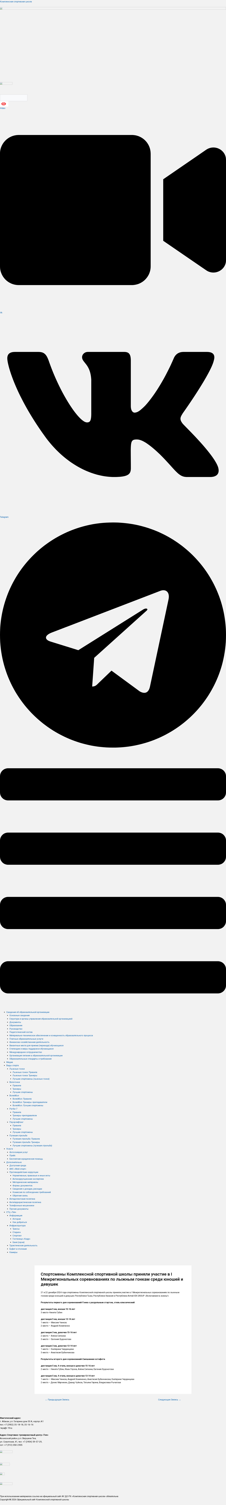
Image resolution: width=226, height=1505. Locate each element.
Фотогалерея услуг (18, 1152)
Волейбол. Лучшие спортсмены (28, 1105)
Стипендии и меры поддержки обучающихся (31, 1049)
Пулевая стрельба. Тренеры (26, 1142)
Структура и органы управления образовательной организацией (40, 1019)
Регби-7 (13, 1109)
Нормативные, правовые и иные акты (31, 1175)
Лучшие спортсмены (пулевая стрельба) (32, 1145)
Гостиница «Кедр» (21, 1239)
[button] (113, 881)
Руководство (15, 1029)
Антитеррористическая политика (25, 1202)
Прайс (12, 1155)
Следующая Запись (169, 1400)
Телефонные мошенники (21, 1205)
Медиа (9, 1062)
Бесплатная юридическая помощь (26, 1159)
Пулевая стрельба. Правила (26, 1139)
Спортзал (17, 1235)
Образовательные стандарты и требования (30, 1059)
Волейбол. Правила (22, 1099)
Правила (17, 1085)
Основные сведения (19, 1015)
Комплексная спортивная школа (16, 1)
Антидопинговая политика (22, 1199)
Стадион (17, 1232)
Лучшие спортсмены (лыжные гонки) (31, 1079)
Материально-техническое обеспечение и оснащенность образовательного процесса (51, 1035)
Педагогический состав (21, 1032)
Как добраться (20, 1222)
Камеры (13, 1252)
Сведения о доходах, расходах (27, 1189)
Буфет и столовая (18, 1249)
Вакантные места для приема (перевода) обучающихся (36, 1045)
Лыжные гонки (17, 1069)
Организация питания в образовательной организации (36, 1055)
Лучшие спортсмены (23, 1092)
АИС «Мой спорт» (17, 1169)
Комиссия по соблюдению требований (32, 1192)
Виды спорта (12, 1065)
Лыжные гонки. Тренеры (25, 1075)
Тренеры (17, 1089)
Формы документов (22, 1185)
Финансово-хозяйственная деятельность (29, 1042)
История (17, 1219)
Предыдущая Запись (57, 1400)
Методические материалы (25, 1182)
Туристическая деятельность (23, 1245)
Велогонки (14, 1082)
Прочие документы (19, 1209)
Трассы (16, 1229)
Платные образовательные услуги (26, 1039)
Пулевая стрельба (18, 1135)
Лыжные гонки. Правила (25, 1072)
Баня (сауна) (18, 1242)
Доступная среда (17, 1165)
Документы (15, 1022)
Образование (15, 1025)
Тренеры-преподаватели (25, 1115)
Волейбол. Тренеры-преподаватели (30, 1102)
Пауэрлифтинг (16, 1122)
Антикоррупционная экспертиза (28, 1179)
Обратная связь (20, 1195)
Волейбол (14, 1095)
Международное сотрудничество (25, 1052)
